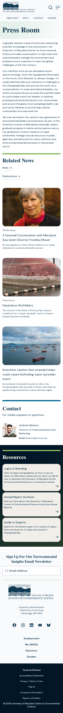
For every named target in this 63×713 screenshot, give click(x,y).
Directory (13, 18)
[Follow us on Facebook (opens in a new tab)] (14, 625)
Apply (26, 18)
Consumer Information (31, 692)
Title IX (31, 686)
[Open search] (50, 7)
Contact (38, 18)
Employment (31, 638)
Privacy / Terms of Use (31, 681)
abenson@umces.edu (36, 438)
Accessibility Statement (31, 675)
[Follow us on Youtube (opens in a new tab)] (40, 625)
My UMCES (31, 644)
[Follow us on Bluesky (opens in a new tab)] (48, 625)
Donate (52, 18)
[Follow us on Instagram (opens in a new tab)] (23, 625)
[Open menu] (58, 7)
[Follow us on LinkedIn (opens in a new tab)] (31, 625)
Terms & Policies (31, 670)
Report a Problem (31, 698)
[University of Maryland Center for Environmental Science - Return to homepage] (32, 592)
